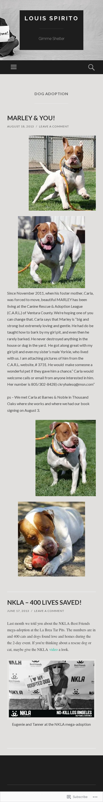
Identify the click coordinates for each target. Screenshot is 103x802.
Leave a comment (54, 126)
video (53, 649)
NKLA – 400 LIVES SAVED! (44, 602)
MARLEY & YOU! (31, 118)
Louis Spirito (51, 18)
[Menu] (13, 67)
